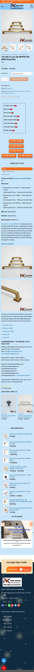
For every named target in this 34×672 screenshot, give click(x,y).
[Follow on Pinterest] (12, 605)
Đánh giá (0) (6, 174)
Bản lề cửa (6, 334)
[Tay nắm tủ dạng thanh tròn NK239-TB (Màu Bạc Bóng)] (25, 404)
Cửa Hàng (14, 54)
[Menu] (2, 6)
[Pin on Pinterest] (15, 97)
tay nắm (8, 91)
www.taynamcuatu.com (23, 375)
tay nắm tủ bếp (20, 91)
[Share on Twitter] (9, 97)
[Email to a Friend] (12, 97)
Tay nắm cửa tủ (8, 325)
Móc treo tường (8, 328)
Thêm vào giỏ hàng (19, 79)
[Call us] (9, 605)
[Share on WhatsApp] (2, 97)
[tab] (17, 168)
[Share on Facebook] (6, 97)
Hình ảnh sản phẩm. (7, 244)
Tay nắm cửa (13, 91)
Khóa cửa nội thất (8, 331)
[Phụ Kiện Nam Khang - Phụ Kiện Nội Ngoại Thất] (17, 6)
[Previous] (4, 26)
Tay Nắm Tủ (23, 54)
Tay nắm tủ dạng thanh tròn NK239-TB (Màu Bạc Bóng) (25, 416)
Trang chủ (5, 54)
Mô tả (4, 168)
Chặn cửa (6, 337)
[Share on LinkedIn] (18, 97)
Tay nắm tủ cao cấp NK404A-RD (11, 224)
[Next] (29, 26)
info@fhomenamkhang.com (13, 351)
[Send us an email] (6, 605)
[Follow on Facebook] (2, 605)
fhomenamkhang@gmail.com (10, 354)
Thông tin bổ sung (8, 171)
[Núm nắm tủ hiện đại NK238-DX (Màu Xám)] (8, 404)
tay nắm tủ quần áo (9, 93)
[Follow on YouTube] (18, 605)
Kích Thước (4, 73)
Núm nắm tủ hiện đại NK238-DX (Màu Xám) (8, 416)
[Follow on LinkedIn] (15, 605)
